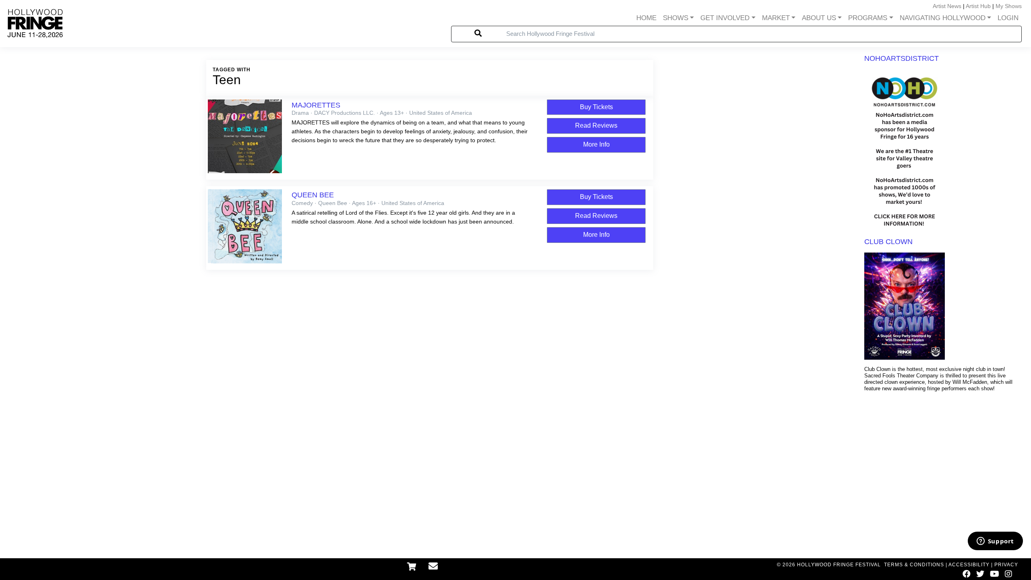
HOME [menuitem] (646, 18)
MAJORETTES (316, 105)
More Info (596, 144)
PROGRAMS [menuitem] (867, 18)
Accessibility (969, 565)
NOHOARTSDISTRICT (901, 58)
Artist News (947, 6)
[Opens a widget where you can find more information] (995, 542)
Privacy (1006, 565)
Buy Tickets (596, 107)
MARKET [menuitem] (776, 18)
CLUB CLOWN (888, 242)
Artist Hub (978, 6)
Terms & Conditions (914, 565)
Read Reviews (596, 125)
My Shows (1009, 6)
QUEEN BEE (313, 195)
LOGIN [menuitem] (1008, 18)
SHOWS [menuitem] (675, 18)
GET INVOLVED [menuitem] (724, 18)
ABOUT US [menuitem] (819, 18)
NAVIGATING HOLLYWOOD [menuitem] (942, 18)
